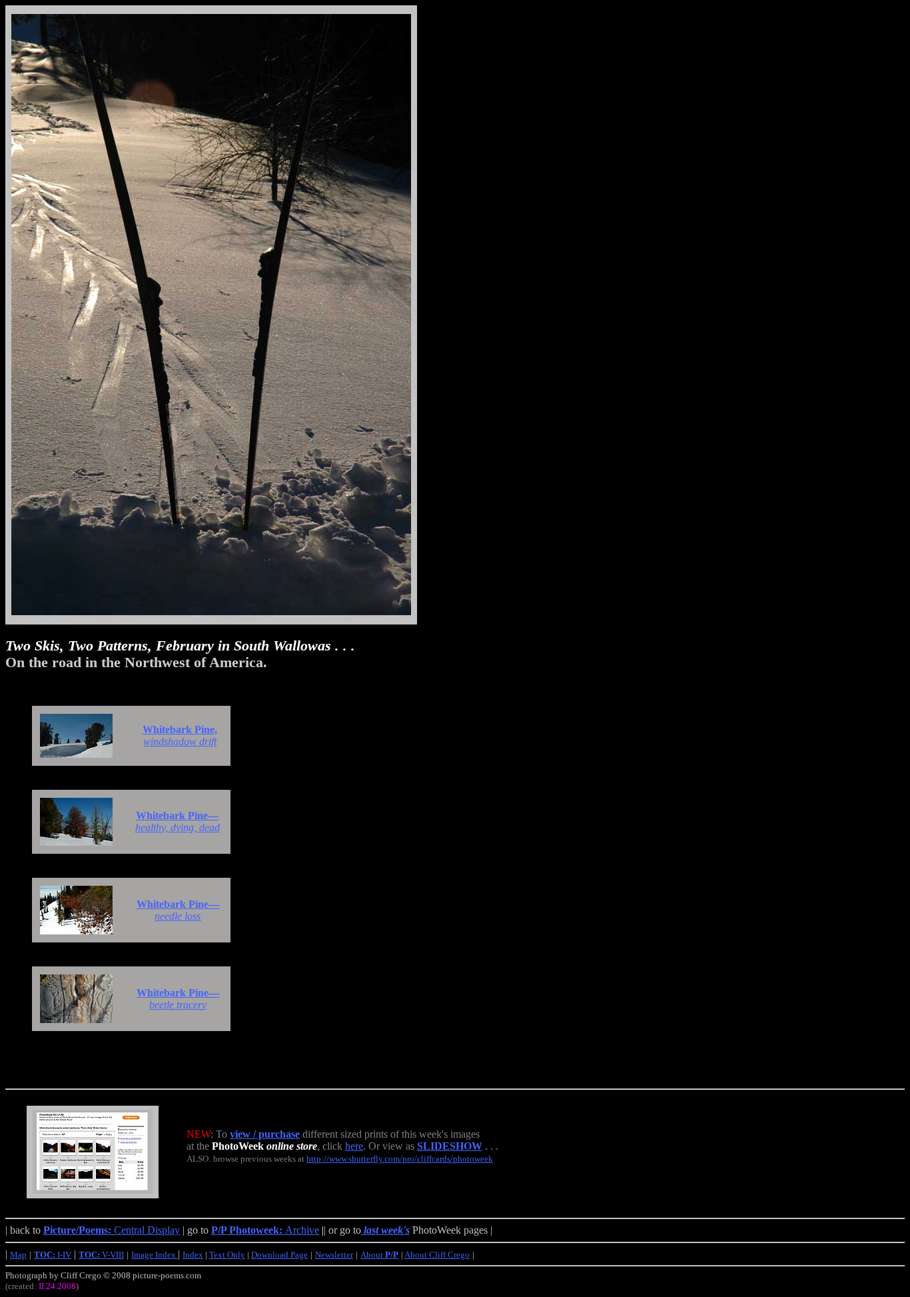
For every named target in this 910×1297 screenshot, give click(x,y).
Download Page (279, 1255)
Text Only (227, 1255)
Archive (265, 1230)
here (354, 1146)
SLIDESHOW (449, 1146)
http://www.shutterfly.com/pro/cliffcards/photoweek (399, 1159)
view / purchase (265, 1134)
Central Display (111, 1230)
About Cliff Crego (437, 1255)
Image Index (154, 1255)
